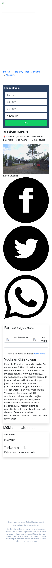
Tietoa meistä (10, 472)
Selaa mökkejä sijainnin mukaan (19, 506)
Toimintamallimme (12, 475)
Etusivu (7, 71)
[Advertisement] (26, 42)
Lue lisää (26, 345)
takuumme (39, 353)
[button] (6, 159)
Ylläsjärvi (10, 74)
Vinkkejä (7, 479)
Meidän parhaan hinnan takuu (18, 510)
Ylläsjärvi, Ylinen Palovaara (26, 71)
